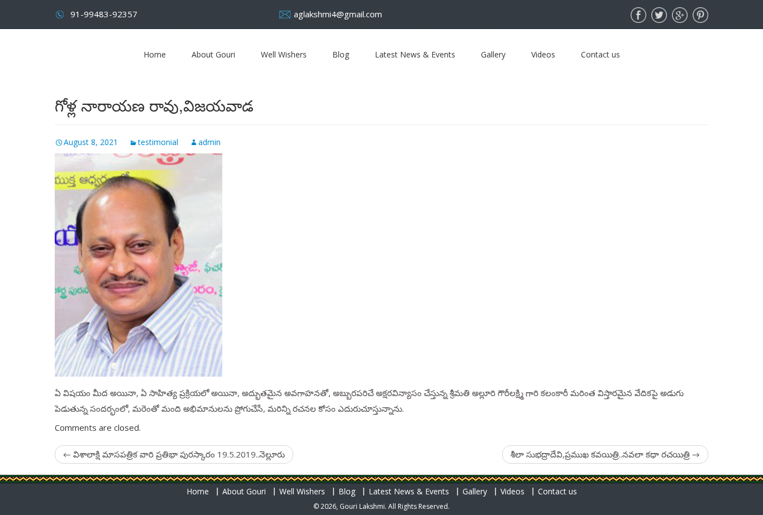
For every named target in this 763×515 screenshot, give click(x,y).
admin (209, 142)
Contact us (600, 54)
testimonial (158, 142)
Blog (340, 54)
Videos (543, 54)
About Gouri (213, 54)
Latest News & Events (415, 54)
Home (155, 54)
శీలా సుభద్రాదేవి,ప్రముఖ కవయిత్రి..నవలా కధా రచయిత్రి (605, 454)
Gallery (493, 54)
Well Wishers (284, 54)
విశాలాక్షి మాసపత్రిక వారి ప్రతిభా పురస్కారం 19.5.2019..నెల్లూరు (174, 454)
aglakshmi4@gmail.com (338, 14)
